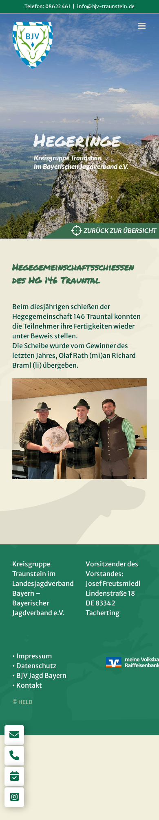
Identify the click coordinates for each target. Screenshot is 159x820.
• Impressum (32, 656)
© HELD (22, 702)
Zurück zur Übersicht (120, 230)
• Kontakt (27, 685)
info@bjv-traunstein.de (106, 6)
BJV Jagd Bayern (41, 675)
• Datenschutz (34, 666)
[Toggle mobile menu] (142, 26)
